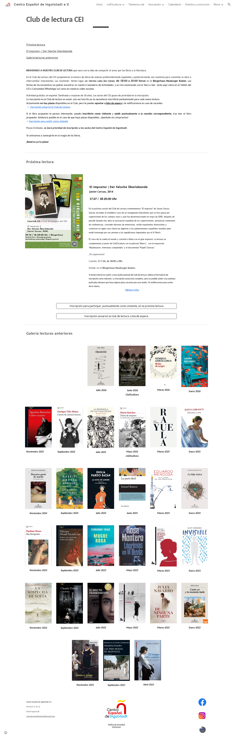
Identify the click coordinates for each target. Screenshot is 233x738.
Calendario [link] (174, 4)
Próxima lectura (35, 44)
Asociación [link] (154, 4)
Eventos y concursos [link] (197, 4)
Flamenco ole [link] (136, 4)
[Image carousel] (163, 366)
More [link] (217, 4)
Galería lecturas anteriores (42, 57)
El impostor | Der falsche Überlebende (49, 51)
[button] (229, 4)
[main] (101, 21)
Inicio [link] (99, 4)
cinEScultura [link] (114, 4)
